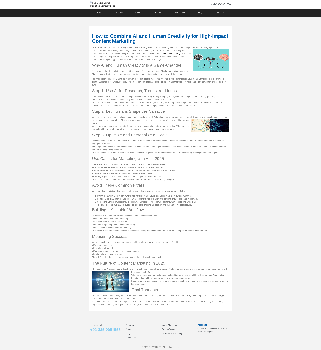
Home (99, 13)
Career (158, 13)
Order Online (179, 13)
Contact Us (219, 13)
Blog (200, 13)
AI (106, 53)
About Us (118, 13)
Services (139, 13)
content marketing (172, 53)
